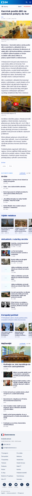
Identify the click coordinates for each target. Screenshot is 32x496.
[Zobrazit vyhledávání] (26, 2)
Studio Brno (20, 459)
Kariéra (19, 469)
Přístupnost (21, 493)
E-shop (3, 472)
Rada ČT (19, 466)
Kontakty (19, 479)
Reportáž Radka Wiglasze (7, 113)
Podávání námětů (22, 472)
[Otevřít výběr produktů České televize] (30, 2)
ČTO (2, 17)
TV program (4, 453)
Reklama (19, 456)
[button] (16, 104)
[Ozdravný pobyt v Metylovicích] (16, 30)
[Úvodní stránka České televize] (8, 435)
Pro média (19, 453)
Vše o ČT (3, 479)
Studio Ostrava (21, 463)
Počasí (3, 469)
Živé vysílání (4, 456)
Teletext (3, 463)
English (3, 493)
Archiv (4, 166)
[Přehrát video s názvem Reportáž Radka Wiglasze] (16, 104)
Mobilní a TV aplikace (7, 476)
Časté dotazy (20, 476)
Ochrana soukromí (11, 493)
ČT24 (10, 166)
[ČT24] (4, 2)
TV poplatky (4, 459)
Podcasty (3, 466)
